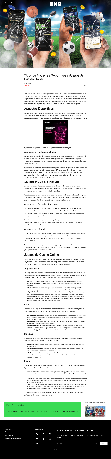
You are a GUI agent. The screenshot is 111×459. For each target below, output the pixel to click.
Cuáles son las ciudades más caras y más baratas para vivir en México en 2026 (70, 411)
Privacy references (10, 432)
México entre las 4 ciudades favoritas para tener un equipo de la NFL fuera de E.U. (15, 411)
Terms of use (8, 430)
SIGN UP (103, 443)
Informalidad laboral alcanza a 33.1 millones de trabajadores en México (33, 411)
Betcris (72, 101)
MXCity (27, 86)
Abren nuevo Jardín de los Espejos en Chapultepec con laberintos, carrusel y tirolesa (52, 411)
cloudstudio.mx (55, 449)
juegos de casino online (35, 259)
